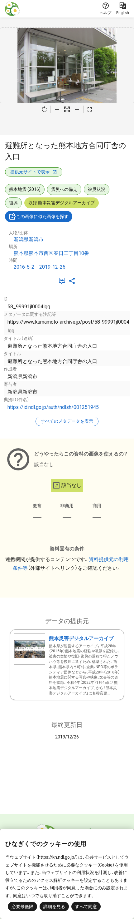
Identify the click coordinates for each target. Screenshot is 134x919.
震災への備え (64, 189)
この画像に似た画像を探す (42, 216)
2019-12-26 (52, 267)
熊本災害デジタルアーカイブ (81, 638)
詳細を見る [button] (54, 906)
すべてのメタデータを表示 (67, 421)
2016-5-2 (24, 267)
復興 (13, 202)
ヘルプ (105, 13)
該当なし (71, 485)
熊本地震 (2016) (25, 189)
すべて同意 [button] (86, 906)
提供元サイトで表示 (30, 171)
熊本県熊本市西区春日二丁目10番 (51, 253)
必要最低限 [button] (22, 906)
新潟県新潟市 (29, 239)
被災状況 (96, 189)
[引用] (63, 281)
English (122, 13)
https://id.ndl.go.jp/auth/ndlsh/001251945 (53, 407)
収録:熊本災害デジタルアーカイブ (61, 202)
